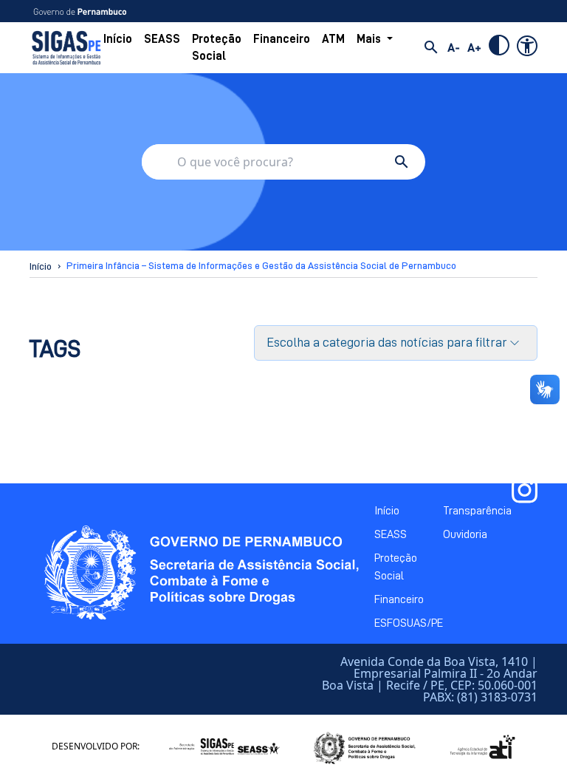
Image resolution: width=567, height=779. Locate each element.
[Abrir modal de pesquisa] (431, 47)
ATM (333, 39)
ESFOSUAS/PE (408, 623)
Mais (369, 39)
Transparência (477, 511)
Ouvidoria (465, 534)
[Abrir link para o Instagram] (524, 490)
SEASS (162, 39)
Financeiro (281, 39)
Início (117, 39)
